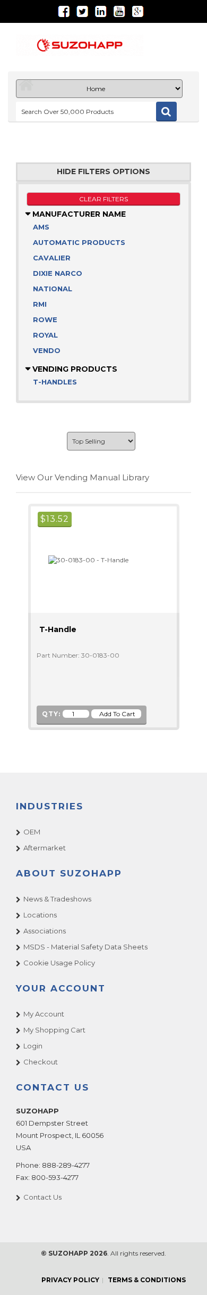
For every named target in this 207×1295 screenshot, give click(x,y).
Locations (40, 915)
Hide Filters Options (103, 172)
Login (32, 1046)
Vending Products (73, 369)
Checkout (40, 1062)
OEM (31, 831)
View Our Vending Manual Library (82, 477)
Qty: (51, 714)
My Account (43, 1014)
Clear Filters (103, 199)
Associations (44, 931)
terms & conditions (147, 1280)
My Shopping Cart (54, 1030)
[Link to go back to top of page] (185, 1273)
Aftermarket (44, 847)
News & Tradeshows (57, 899)
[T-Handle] (83, 559)
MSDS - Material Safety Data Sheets (85, 946)
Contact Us (42, 1197)
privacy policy (70, 1280)
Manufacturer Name (78, 214)
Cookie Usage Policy (59, 962)
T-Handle (57, 629)
